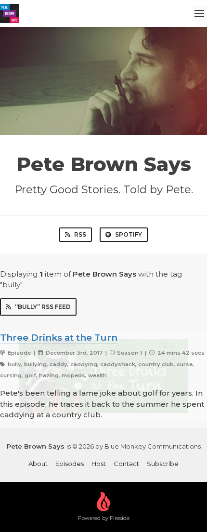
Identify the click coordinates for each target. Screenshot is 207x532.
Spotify (128, 234)
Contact (126, 463)
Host (98, 463)
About (38, 463)
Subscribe (163, 463)
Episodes (69, 463)
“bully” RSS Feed (43, 306)
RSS (80, 234)
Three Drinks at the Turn (58, 337)
